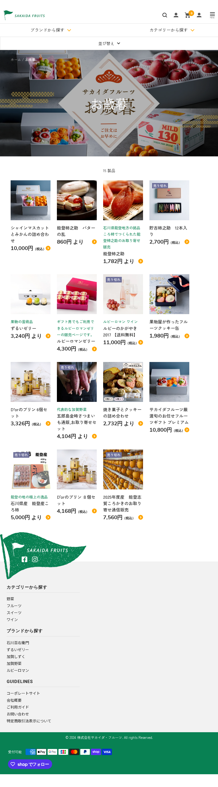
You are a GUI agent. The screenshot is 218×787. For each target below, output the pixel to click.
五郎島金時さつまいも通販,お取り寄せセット (77, 422)
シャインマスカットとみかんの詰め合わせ (30, 234)
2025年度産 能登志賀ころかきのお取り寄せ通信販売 (122, 503)
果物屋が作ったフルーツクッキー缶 (168, 324)
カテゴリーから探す (168, 30)
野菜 (10, 598)
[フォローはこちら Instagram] (35, 559)
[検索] (164, 15)
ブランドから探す (47, 30)
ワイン (12, 619)
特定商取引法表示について (29, 720)
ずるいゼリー (23, 328)
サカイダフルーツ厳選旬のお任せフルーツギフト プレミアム (169, 415)
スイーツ (14, 612)
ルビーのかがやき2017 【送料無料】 (120, 331)
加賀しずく (16, 656)
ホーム (16, 59)
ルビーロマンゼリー (76, 341)
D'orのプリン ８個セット (76, 500)
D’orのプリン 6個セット (29, 412)
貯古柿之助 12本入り (168, 230)
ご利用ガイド (18, 707)
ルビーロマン (18, 670)
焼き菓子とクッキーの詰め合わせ (122, 412)
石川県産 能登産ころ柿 (30, 506)
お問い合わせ (18, 714)
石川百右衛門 (18, 642)
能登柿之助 (116, 253)
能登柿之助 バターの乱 (76, 230)
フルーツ (14, 605)
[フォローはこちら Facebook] (24, 559)
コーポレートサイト (23, 693)
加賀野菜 (14, 663)
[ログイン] (176, 15)
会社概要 (14, 700)
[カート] (187, 15)
